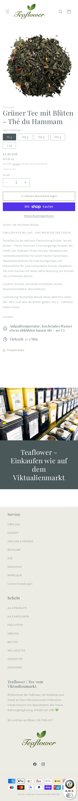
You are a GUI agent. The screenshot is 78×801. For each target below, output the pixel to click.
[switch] (69, 795)
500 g (57, 137)
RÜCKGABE (14, 549)
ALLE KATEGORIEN (18, 616)
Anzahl (6, 175)
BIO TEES (13, 642)
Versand (16, 164)
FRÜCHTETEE (15, 625)
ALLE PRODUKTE (17, 608)
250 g (41, 137)
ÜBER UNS (14, 524)
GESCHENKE (15, 667)
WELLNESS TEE (16, 650)
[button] (7, 12)
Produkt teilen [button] (15, 350)
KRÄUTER (13, 633)
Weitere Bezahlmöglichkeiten (39, 215)
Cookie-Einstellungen (20, 583)
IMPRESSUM (15, 575)
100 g (25, 137)
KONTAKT (13, 533)
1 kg (9, 145)
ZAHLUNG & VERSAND (20, 541)
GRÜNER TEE (15, 659)
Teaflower (30, 794)
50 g (9, 137)
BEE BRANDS (54, 794)
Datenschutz (15, 566)
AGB (10, 558)
